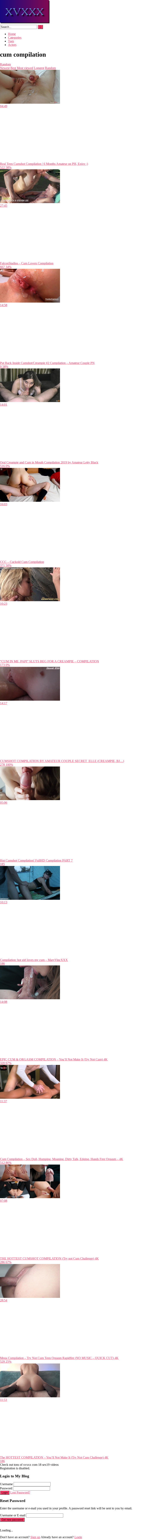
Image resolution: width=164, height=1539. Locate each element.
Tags (11, 41)
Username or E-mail (12, 1515)
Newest (5, 68)
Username (6, 1484)
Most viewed (25, 68)
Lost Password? (20, 1492)
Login (5, 1492)
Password (6, 1488)
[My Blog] (25, 23)
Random (5, 64)
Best (13, 68)
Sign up (35, 1537)
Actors (12, 44)
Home (12, 34)
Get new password (12, 1519)
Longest (39, 68)
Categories (14, 37)
